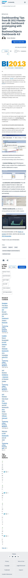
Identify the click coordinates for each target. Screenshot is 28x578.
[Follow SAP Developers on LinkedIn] (18, 556)
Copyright (7, 565)
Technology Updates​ (7, 292)
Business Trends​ (6, 271)
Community (11, 2)
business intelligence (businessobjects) (11, 250)
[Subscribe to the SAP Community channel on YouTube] (15, 556)
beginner (10, 247)
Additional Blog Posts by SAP (9, 6)
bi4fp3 (16, 247)
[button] (7, 53)
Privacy (7, 561)
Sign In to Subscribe (18, 41)
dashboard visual (6, 254)
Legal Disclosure (21, 565)
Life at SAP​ (5, 284)
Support (21, 570)
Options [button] (12, 45)
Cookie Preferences (7, 574)
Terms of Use (21, 561)
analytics (4, 247)
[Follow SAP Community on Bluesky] (12, 556)
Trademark (7, 570)
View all (4, 548)
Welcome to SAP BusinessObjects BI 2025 (5, 436)
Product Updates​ (6, 288)
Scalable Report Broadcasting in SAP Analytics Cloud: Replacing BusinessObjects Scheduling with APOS (5, 346)
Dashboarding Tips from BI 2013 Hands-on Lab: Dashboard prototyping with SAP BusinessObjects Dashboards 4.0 (14, 26)
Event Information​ (6, 275)
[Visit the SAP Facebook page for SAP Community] (9, 556)
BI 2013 (11, 78)
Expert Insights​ (6, 279)
